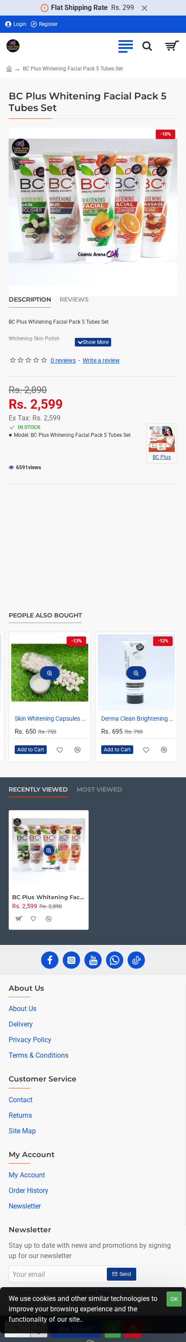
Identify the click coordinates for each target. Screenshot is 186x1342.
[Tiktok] (136, 960)
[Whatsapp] (114, 960)
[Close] (144, 8)
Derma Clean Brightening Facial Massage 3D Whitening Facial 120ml (141, 718)
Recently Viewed (38, 789)
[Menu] (125, 46)
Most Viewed (99, 789)
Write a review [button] (101, 360)
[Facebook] (49, 960)
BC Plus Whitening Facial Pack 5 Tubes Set (48, 897)
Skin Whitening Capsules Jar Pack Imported (54, 718)
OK (174, 1299)
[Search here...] (147, 46)
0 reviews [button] (63, 360)
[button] (93, 342)
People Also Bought (45, 615)
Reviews (74, 299)
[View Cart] (172, 46)
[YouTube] (93, 960)
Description (30, 299)
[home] (9, 68)
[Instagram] (71, 960)
